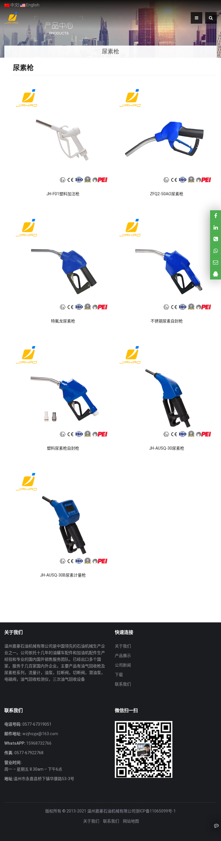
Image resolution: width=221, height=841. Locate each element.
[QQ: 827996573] (215, 273)
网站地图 (131, 821)
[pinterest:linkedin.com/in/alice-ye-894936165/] (215, 227)
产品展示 (123, 655)
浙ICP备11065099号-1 (156, 811)
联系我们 (123, 684)
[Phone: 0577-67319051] (215, 239)
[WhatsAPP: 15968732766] (215, 250)
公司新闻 (123, 665)
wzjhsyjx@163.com (40, 733)
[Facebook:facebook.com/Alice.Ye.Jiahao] (215, 215)
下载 (119, 674)
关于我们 (123, 646)
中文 (13, 5)
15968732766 (38, 743)
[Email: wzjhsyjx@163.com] (215, 262)
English (32, 5)
